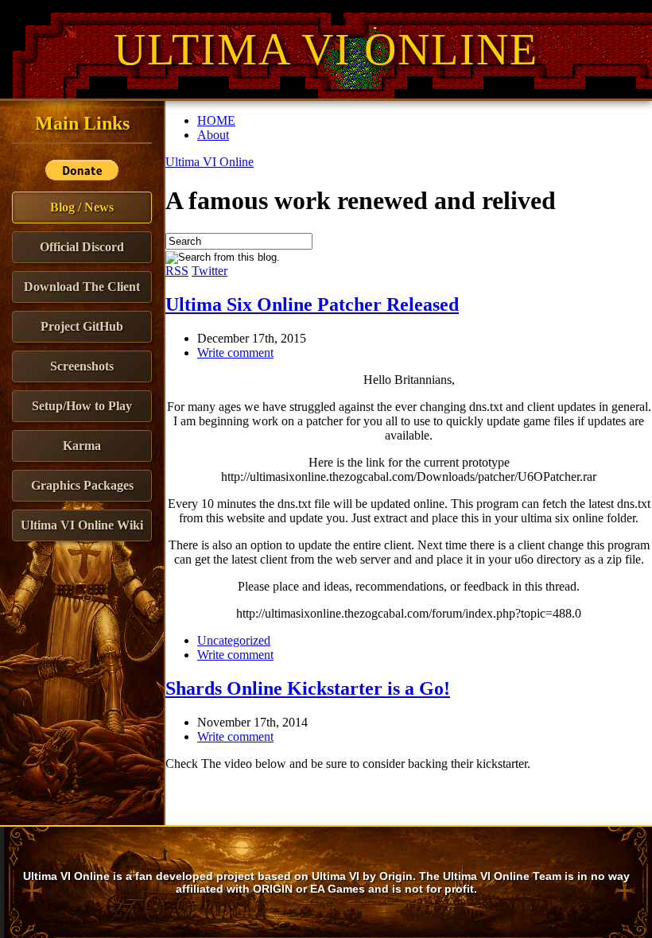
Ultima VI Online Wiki (82, 525)
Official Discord (82, 247)
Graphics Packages (82, 485)
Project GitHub (82, 326)
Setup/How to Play (82, 406)
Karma (82, 445)
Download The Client (82, 286)
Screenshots (82, 366)
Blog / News (82, 207)
